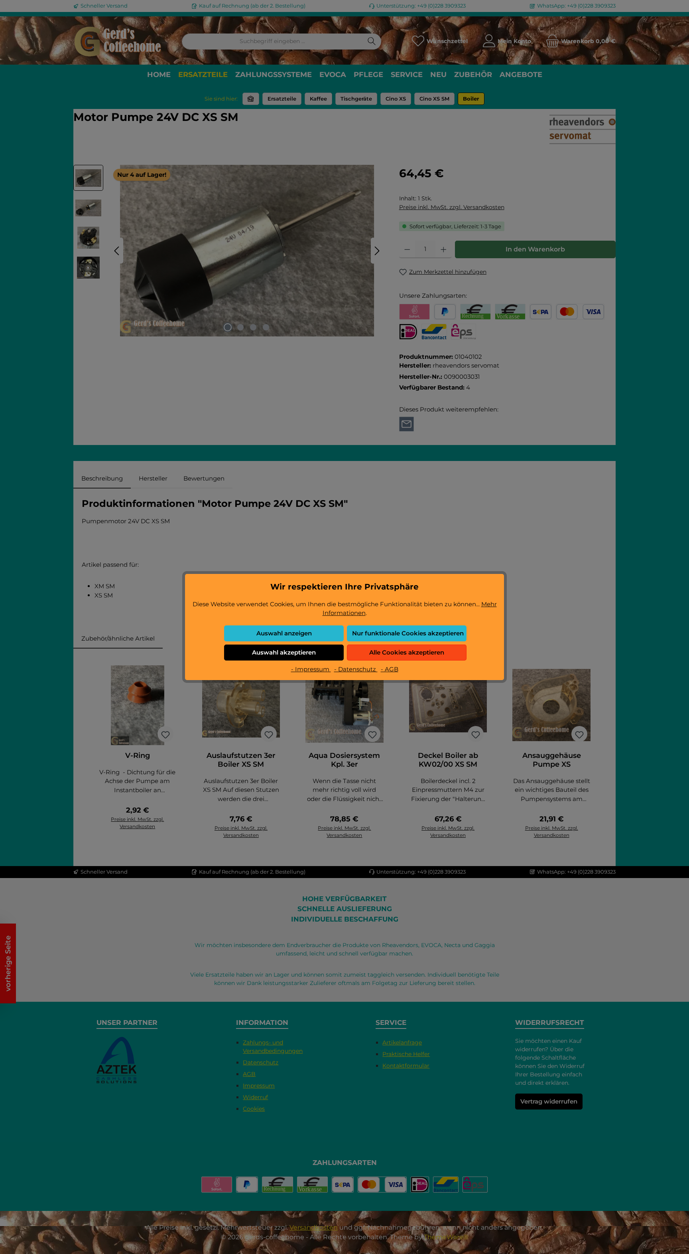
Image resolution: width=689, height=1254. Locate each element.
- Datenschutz (356, 669)
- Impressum (311, 669)
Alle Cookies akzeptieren (406, 652)
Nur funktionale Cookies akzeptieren (408, 633)
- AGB (389, 669)
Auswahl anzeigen (284, 633)
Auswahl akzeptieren (284, 652)
